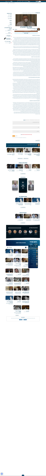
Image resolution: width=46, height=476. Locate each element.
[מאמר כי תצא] (17, 272)
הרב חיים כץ (30, 220)
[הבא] (34, 185)
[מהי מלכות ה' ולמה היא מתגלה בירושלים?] (8, 39)
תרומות (18, 1)
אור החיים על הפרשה (11, 262)
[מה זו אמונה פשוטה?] (36, 202)
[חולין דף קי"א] (25, 309)
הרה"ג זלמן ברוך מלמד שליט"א (28, 204)
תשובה (30, 202)
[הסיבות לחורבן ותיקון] (19, 152)
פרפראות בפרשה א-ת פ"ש (10, 300)
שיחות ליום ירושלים (37, 140)
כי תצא (20, 273)
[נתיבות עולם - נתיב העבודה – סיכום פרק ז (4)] (36, 152)
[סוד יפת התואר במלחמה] (27, 218)
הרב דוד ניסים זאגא (21, 220)
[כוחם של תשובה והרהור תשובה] (27, 202)
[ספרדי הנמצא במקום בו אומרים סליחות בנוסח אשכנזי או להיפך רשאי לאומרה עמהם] (25, 300)
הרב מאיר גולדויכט (11, 275)
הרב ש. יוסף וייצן (19, 313)
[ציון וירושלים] (36, 168)
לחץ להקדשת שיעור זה (26, 31)
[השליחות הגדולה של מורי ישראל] (36, 218)
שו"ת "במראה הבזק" (21, 202)
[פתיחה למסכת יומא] (19, 218)
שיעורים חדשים (23, 212)
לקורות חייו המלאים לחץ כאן (11, 145)
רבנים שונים (39, 204)
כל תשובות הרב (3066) (20, 158)
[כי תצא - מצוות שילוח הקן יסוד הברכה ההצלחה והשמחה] (9, 273)
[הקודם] (11, 185)
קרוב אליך (39, 202)
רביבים (20, 262)
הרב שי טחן (20, 302)
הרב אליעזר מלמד (38, 220)
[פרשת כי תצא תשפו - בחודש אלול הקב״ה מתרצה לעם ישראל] (25, 290)
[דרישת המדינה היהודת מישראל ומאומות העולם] (27, 152)
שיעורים (35, 244)
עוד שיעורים (17, 315)
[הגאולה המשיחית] (19, 168)
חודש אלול (20, 300)
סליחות (28, 273)
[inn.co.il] (11, 1)
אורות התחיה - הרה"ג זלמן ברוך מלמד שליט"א (25, 263)
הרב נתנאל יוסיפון (9, 33)
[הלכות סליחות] (25, 281)
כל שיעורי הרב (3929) (26, 158)
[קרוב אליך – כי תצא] (9, 253)
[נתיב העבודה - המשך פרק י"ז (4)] (11, 152)
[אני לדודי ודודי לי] (17, 299)
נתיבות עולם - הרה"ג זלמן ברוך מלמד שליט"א (36, 153)
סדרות (30, 244)
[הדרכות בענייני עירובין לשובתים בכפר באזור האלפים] (19, 202)
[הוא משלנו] (27, 168)
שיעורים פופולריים (23, 196)
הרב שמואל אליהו (12, 171)
